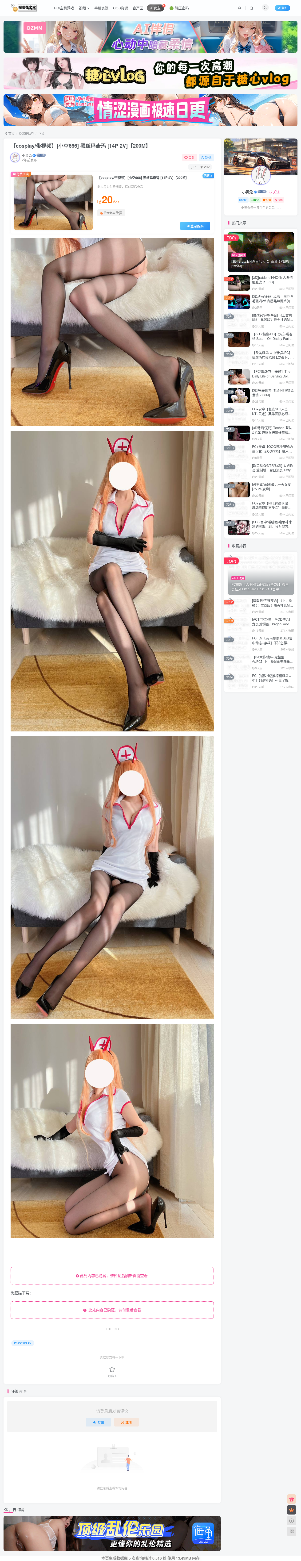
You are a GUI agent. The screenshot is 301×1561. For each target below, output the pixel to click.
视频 (82, 7)
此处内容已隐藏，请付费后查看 (114, 1310)
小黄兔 (27, 155)
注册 (128, 1422)
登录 (101, 1422)
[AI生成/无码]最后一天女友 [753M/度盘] (271, 486)
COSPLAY (26, 133)
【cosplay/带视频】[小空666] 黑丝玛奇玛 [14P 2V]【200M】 (81, 145)
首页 (11, 133)
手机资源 (101, 7)
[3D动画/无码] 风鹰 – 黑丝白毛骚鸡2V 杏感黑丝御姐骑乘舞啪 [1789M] (272, 301)
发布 (284, 8)
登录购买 (197, 225)
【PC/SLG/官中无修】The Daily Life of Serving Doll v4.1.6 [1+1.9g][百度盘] (271, 376)
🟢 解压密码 (179, 7)
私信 (208, 157)
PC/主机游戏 (64, 7)
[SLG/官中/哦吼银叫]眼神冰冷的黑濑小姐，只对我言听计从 (272, 526)
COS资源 (120, 7)
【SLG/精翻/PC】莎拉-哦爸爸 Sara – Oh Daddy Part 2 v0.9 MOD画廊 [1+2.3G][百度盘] (272, 340)
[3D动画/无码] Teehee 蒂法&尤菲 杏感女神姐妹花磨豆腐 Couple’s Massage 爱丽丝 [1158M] (272, 434)
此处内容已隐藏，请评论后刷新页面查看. (114, 1275)
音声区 (138, 7)
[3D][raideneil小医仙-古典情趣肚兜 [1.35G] (272, 280)
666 (244, 200)
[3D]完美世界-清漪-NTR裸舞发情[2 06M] (273, 392)
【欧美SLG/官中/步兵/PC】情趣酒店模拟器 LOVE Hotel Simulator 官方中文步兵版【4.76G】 (272, 359)
